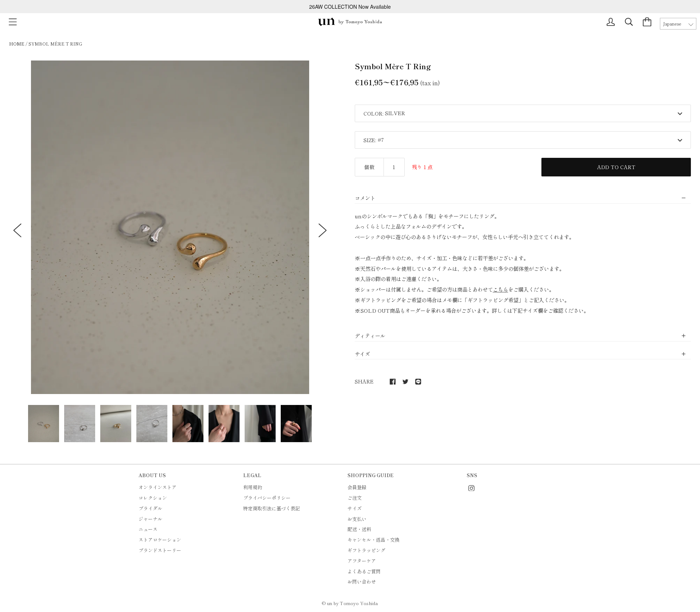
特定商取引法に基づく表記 (271, 508)
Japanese (672, 24)
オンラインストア (157, 487)
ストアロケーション (160, 539)
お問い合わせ (361, 581)
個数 (369, 167)
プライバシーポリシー (267, 497)
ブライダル (150, 508)
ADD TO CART (616, 167)
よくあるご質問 (364, 571)
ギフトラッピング (366, 550)
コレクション (153, 497)
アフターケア (361, 560)
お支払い (356, 518)
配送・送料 (359, 529)
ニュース (148, 529)
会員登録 (356, 487)
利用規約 (252, 487)
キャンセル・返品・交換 (373, 539)
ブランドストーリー (160, 550)
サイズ (354, 508)
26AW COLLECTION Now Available (350, 6)
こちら (500, 289)
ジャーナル (150, 518)
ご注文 (354, 497)
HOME (16, 43)
